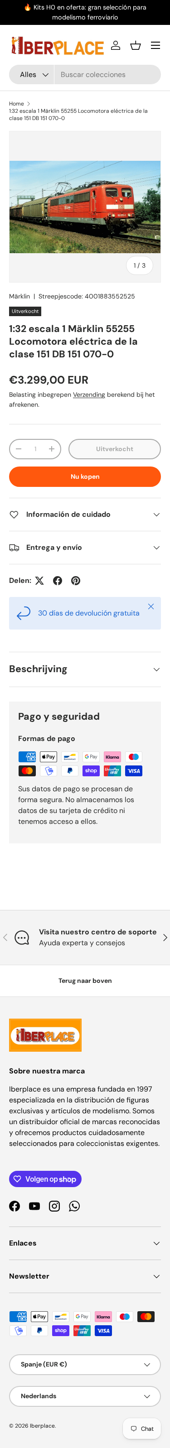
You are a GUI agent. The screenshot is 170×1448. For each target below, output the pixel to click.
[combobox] (85, 74)
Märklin (19, 296)
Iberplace (42, 1425)
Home (16, 103)
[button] (136, 45)
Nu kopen (85, 476)
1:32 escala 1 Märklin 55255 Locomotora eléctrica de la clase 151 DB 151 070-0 (78, 114)
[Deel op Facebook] (58, 581)
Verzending (89, 394)
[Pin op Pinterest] (76, 581)
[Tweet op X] (39, 581)
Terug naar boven (85, 981)
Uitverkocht (114, 449)
